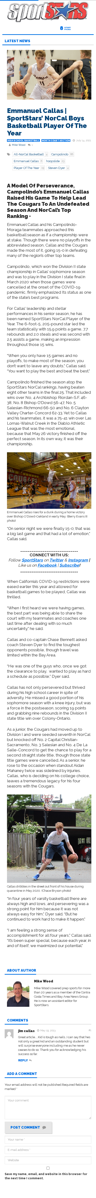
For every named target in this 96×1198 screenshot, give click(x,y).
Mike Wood (18, 144)
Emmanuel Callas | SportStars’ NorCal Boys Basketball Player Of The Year (47, 122)
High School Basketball (23, 140)
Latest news (17, 41)
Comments (17, 1020)
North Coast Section (56, 140)
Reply (23, 1060)
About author (21, 971)
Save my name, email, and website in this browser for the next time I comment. (46, 1176)
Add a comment (22, 1074)
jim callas (26, 1031)
